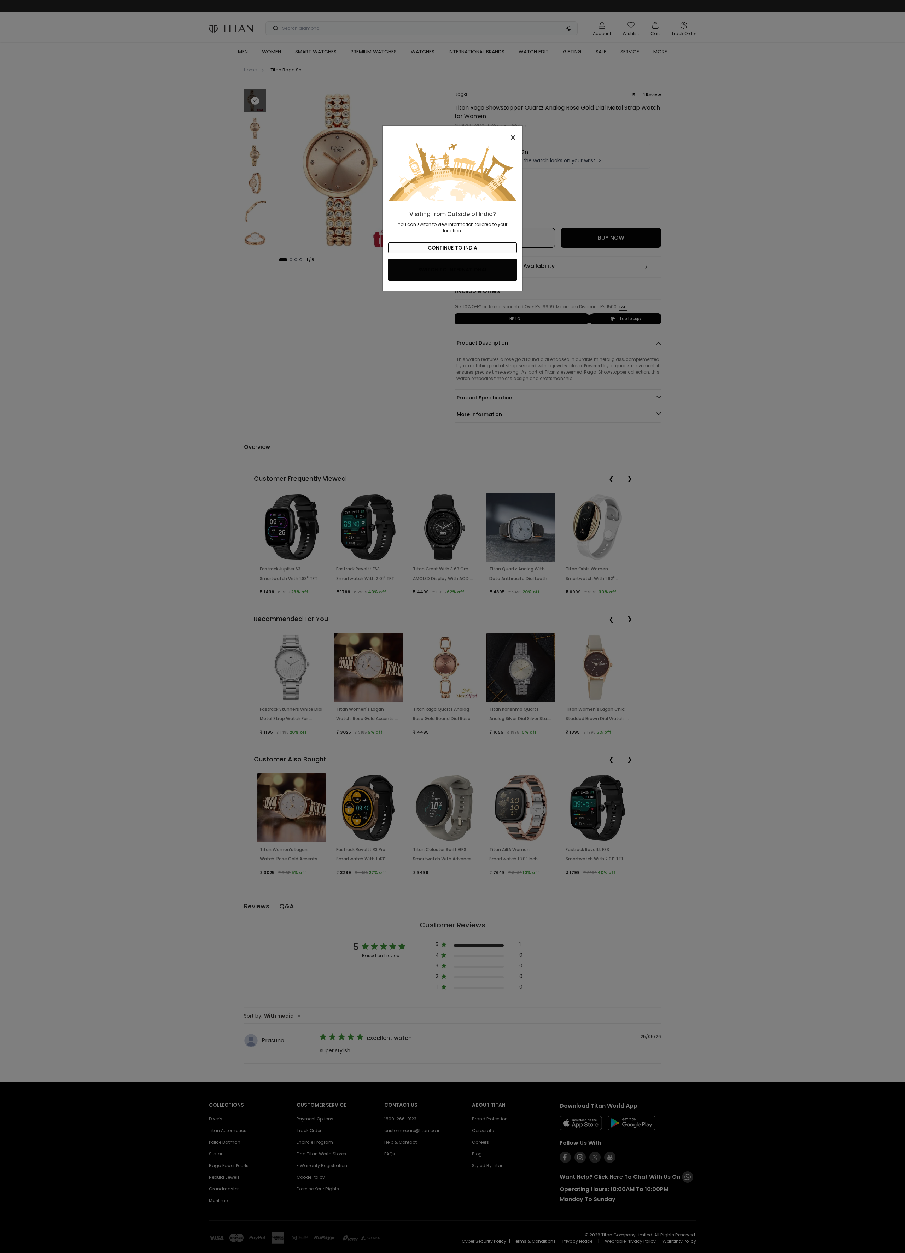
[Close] (452, 133)
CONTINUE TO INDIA (452, 247)
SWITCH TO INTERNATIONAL (452, 269)
